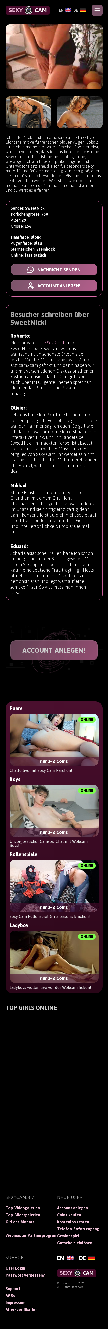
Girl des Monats (20, 1222)
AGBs (10, 1296)
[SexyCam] (28, 10)
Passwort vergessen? (25, 1275)
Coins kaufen (69, 1215)
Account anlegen (72, 1208)
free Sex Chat (51, 342)
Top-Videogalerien (23, 1208)
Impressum (15, 1303)
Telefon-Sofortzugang (78, 1229)
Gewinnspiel (68, 1236)
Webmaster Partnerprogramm (28, 1235)
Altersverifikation (22, 1310)
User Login (15, 1268)
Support (13, 1289)
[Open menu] (97, 10)
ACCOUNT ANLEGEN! (53, 650)
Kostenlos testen (73, 1222)
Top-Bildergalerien (23, 1215)
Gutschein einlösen (74, 1243)
